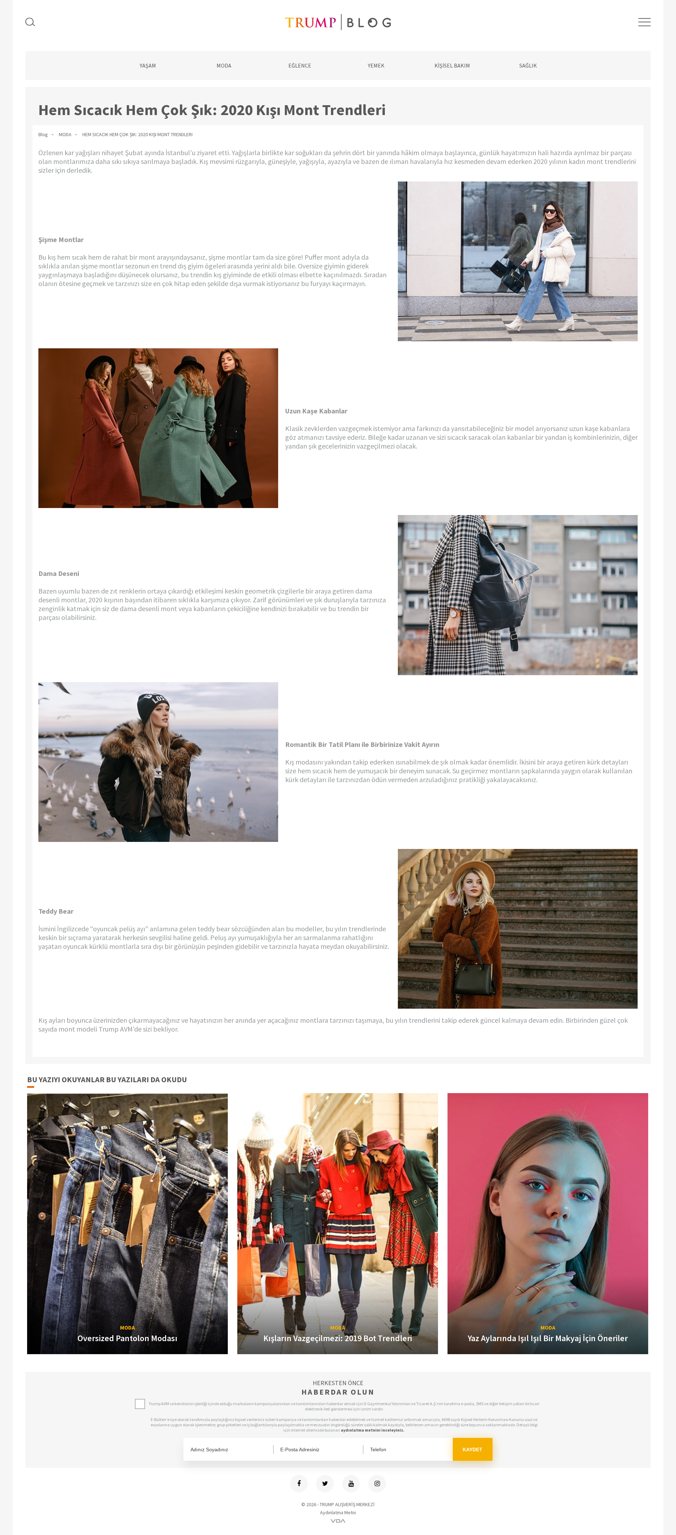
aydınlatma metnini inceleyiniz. (373, 1430)
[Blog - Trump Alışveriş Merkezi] (338, 22)
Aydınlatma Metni (338, 1512)
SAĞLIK (528, 65)
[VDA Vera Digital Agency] (338, 1521)
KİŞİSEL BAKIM (452, 65)
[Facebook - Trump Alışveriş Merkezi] (299, 1483)
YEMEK (376, 65)
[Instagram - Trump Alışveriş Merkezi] (377, 1483)
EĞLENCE (299, 65)
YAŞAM (148, 65)
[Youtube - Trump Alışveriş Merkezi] (351, 1483)
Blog (43, 134)
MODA (224, 65)
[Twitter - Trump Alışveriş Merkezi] (325, 1483)
